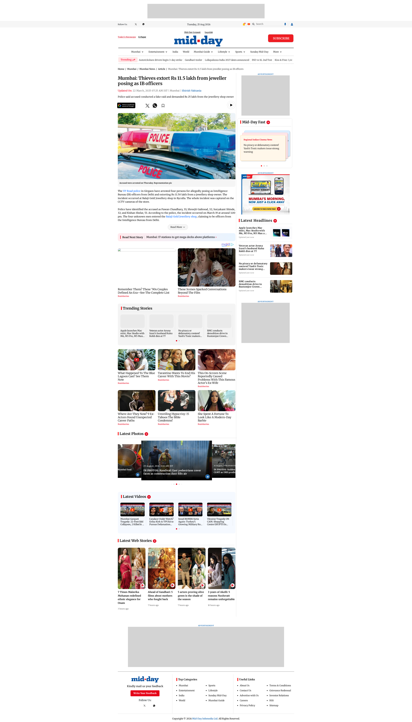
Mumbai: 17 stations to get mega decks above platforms (181, 237)
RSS (271, 700)
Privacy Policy (247, 705)
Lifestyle (222, 51)
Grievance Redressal (280, 690)
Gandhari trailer (193, 60)
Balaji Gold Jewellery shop (181, 216)
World (186, 51)
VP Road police (131, 190)
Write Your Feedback (145, 693)
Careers (244, 700)
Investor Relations (279, 695)
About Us (244, 685)
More (276, 51)
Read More (176, 227)
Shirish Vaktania (191, 90)
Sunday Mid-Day (259, 51)
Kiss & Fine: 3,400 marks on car (292, 60)
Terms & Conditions (280, 685)
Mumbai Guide (202, 51)
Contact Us (245, 690)
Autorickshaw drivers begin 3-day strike (160, 60)
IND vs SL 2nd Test (262, 60)
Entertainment (156, 51)
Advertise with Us (249, 695)
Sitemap (273, 705)
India (175, 51)
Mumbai (135, 51)
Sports (238, 51)
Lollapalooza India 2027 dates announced (227, 60)
